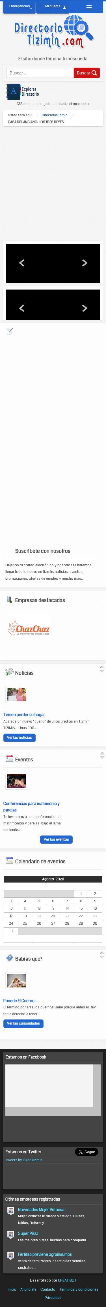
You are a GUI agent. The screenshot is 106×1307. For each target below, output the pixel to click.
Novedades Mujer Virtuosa (41, 1209)
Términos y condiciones (78, 1289)
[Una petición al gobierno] (16, 701)
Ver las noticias (19, 737)
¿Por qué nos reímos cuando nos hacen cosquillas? (47, 1000)
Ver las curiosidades (23, 1022)
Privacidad (53, 1297)
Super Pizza (28, 1233)
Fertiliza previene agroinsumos (45, 1254)
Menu (86, 7)
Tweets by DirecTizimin (23, 1160)
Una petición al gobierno (24, 714)
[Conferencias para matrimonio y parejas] (16, 788)
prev (22, 263)
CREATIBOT (67, 1280)
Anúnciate (28, 1289)
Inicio (12, 1289)
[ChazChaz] (29, 638)
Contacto (47, 1289)
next (84, 263)
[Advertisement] (53, 182)
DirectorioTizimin (55, 115)
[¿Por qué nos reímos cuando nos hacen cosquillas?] (16, 987)
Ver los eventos (56, 839)
